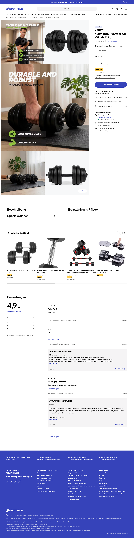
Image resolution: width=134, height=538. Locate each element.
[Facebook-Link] (7, 481)
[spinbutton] (101, 63)
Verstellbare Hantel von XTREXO (108, 270)
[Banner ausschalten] (123, 2)
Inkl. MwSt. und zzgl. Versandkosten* (105, 78)
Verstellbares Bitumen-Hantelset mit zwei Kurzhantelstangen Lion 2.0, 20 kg (81, 272)
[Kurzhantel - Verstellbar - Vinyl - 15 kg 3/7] (45, 107)
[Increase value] (105, 63)
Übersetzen (119, 369)
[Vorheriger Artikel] (119, 233)
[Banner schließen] (126, 2)
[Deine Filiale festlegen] (113, 9)
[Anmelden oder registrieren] (121, 9)
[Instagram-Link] (15, 481)
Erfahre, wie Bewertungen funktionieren (19, 335)
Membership (100, 14)
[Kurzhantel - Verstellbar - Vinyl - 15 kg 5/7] (67, 173)
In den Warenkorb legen (111, 84)
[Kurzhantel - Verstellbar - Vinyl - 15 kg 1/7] (67, 42)
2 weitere (82, 191)
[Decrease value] (97, 63)
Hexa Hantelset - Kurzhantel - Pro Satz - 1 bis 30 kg (51, 272)
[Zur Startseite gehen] (14, 8)
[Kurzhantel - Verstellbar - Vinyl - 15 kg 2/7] (23, 42)
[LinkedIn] (19, 481)
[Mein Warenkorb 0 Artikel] (126, 9)
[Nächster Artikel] (124, 233)
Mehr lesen (53, 364)
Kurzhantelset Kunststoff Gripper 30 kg (21, 270)
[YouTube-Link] (11, 481)
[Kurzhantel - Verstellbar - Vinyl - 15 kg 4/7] (23, 173)
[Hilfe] (117, 9)
